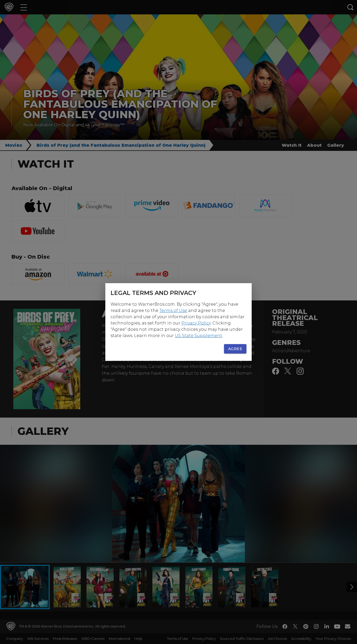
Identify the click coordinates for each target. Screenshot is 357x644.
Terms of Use (173, 310)
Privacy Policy (196, 323)
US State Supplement (198, 335)
